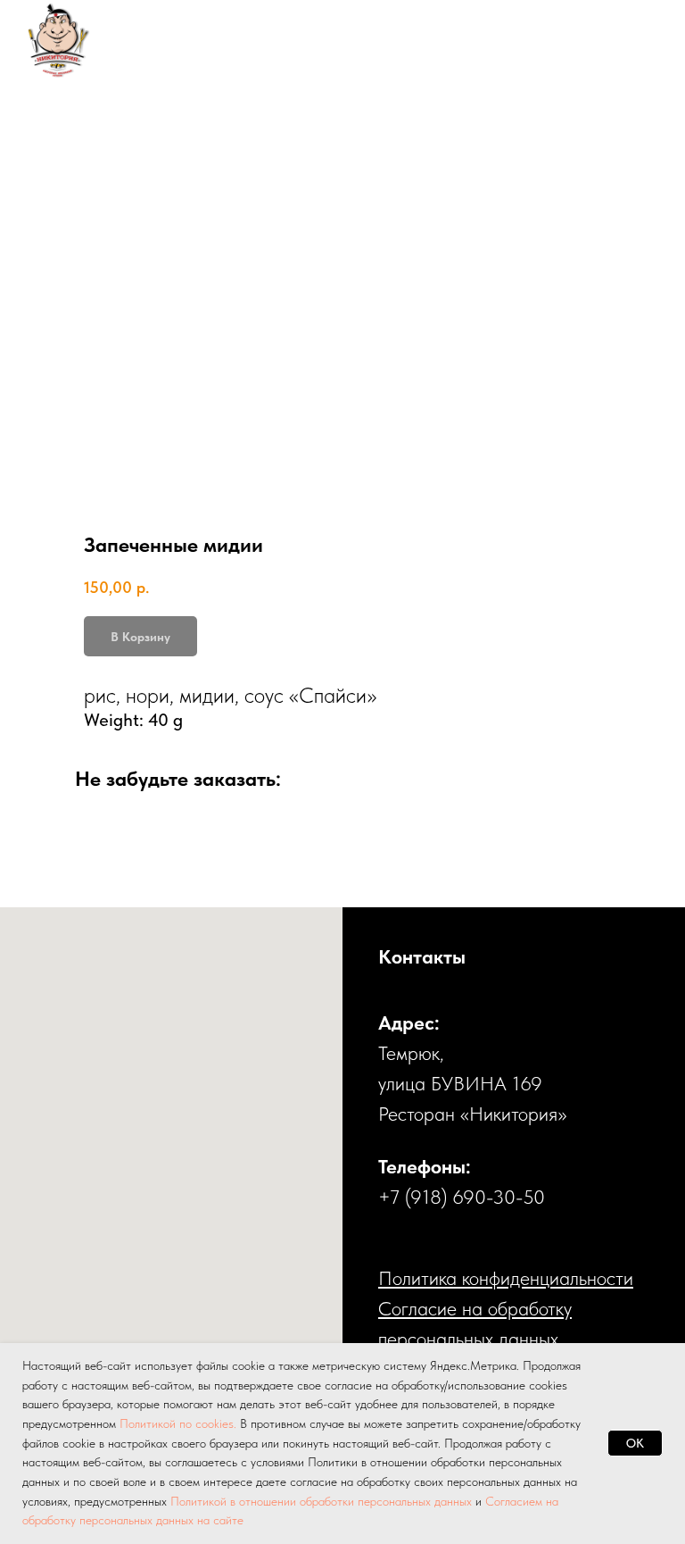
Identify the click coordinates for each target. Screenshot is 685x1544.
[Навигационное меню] (636, 40)
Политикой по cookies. (180, 1423)
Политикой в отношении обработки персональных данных (321, 1501)
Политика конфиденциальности (505, 1277)
